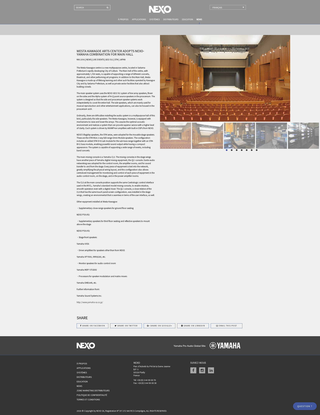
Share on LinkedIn (194, 326)
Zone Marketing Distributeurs (93, 390)
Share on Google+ (161, 326)
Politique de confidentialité (92, 395)
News (199, 19)
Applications (139, 19)
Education (187, 19)
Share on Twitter (127, 326)
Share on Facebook (93, 326)
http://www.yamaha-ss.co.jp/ (90, 302)
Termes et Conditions (88, 399)
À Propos (82, 363)
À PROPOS (123, 19)
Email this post (227, 326)
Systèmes (155, 19)
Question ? (304, 406)
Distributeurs (170, 19)
